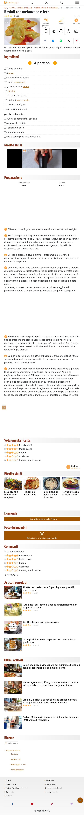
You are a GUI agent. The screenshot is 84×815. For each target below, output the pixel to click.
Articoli (9, 796)
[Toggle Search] (62, 2)
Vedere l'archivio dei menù (16, 788)
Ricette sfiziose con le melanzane (41, 622)
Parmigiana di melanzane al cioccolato (50, 494)
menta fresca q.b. (15, 132)
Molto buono (25, 449)
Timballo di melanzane (30, 493)
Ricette (8, 780)
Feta (24, 764)
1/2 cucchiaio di (17, 86)
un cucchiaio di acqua (17, 77)
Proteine (14, 754)
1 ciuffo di (17, 100)
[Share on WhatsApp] (61, 41)
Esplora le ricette (13, 750)
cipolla (11, 91)
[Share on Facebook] (45, 41)
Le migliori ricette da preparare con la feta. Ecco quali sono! (49, 641)
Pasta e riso (16, 759)
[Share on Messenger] (53, 41)
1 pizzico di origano (16, 104)
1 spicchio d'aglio (15, 127)
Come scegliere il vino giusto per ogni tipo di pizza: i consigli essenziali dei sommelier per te (51, 666)
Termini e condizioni (53, 788)
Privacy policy (51, 784)
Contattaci (49, 780)
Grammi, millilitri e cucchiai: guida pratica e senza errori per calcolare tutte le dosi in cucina (50, 701)
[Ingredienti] (4, 407)
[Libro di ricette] (32, 2)
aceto (26, 86)
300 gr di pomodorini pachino (21, 118)
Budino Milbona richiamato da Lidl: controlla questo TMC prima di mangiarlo (51, 718)
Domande (10, 792)
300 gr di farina (14, 68)
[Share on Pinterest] (77, 41)
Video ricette (11, 784)
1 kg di (15, 82)
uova (10, 73)
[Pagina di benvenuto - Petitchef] (5, 8)
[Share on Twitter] (69, 41)
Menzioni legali (51, 792)
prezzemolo (23, 100)
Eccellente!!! (25, 445)
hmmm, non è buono (30, 460)
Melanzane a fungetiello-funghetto (11, 494)
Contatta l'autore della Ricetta (43, 519)
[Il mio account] (46, 2)
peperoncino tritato (16, 123)
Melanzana (13, 743)
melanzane (19, 82)
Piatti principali (17, 770)
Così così (24, 456)
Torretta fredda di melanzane (70, 493)
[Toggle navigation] (77, 2)
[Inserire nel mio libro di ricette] (46, 31)
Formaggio (15, 764)
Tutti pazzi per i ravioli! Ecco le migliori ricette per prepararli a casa (50, 606)
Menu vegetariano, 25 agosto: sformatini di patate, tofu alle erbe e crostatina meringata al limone (50, 683)
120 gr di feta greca (16, 95)
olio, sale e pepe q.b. (17, 109)
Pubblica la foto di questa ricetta (42, 538)
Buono (22, 452)
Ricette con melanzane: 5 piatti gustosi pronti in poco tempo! (49, 588)
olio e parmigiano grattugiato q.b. (23, 136)
